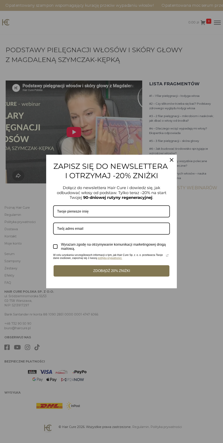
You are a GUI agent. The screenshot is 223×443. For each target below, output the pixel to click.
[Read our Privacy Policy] (167, 255)
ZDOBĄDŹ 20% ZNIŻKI (111, 271)
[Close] (171, 160)
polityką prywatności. (110, 258)
